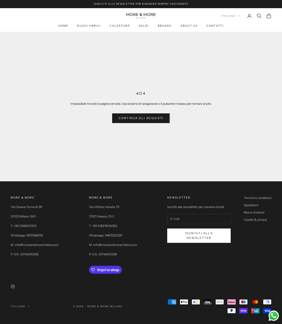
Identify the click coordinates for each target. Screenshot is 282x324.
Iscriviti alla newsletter (199, 235)
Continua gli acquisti (141, 118)
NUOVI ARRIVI (89, 25)
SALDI (144, 25)
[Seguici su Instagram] (13, 286)
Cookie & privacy (255, 220)
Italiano (228, 15)
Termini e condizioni (257, 198)
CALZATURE (119, 25)
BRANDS (165, 25)
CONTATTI (215, 25)
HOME (63, 25)
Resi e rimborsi (254, 212)
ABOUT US (189, 25)
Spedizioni (251, 205)
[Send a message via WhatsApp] (274, 316)
